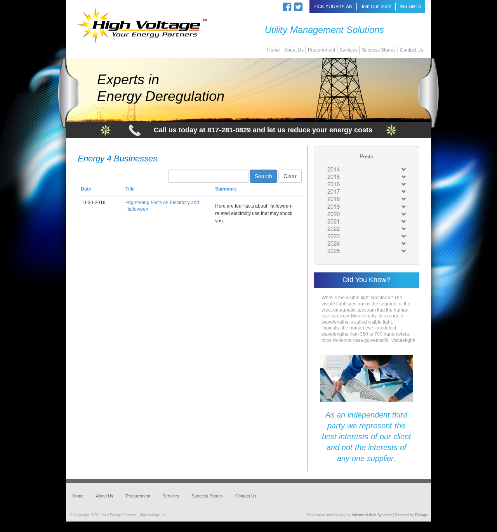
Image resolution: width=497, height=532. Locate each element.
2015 (333, 176)
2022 (333, 228)
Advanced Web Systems (372, 515)
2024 (333, 243)
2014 (333, 169)
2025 (333, 250)
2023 (333, 236)
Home (273, 50)
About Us (294, 50)
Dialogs (421, 515)
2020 (333, 214)
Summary (226, 189)
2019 (333, 206)
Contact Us (411, 50)
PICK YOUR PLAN (333, 6)
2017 (333, 191)
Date (86, 189)
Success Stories (379, 50)
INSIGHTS (410, 6)
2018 (333, 198)
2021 (333, 221)
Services (348, 50)
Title (130, 189)
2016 (333, 184)
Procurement (321, 50)
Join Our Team (376, 6)
